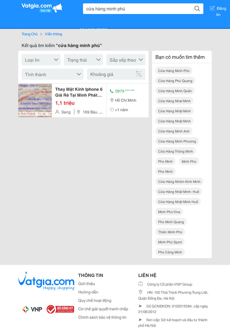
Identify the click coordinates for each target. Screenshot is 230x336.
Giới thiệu (86, 283)
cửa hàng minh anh (174, 131)
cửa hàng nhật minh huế (178, 201)
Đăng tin (221, 9)
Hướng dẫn (88, 292)
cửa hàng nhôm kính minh (179, 181)
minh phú (189, 161)
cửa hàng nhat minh (174, 100)
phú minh (165, 161)
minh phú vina (169, 211)
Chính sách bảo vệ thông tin (102, 317)
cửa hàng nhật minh (174, 110)
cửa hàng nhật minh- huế (178, 191)
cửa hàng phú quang (175, 80)
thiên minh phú (170, 231)
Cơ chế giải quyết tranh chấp (103, 308)
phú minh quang (171, 221)
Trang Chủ (30, 33)
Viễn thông (53, 33)
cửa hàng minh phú (174, 70)
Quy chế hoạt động (94, 300)
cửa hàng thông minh (175, 151)
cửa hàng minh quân (175, 90)
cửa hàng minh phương (177, 141)
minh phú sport (170, 241)
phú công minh (170, 251)
